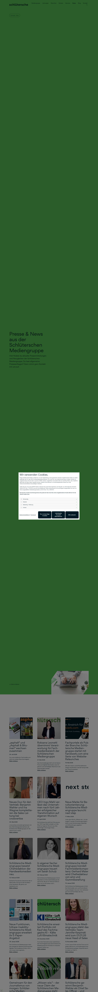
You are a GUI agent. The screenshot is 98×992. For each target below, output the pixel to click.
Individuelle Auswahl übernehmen (58, 514)
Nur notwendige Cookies (45, 514)
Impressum (33, 514)
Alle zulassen (72, 515)
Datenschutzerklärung (24, 514)
